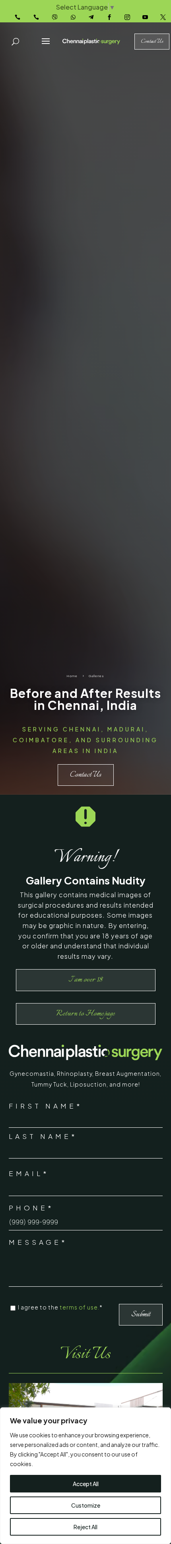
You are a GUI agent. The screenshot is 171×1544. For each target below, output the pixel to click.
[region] (85, 1475)
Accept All (86, 1483)
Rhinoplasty (74, 1073)
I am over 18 (85, 980)
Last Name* (43, 1136)
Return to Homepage (85, 1013)
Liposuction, (89, 1084)
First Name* (45, 1105)
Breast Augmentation (127, 1073)
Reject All (85, 1526)
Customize (85, 1505)
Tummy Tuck (49, 1084)
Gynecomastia (32, 1073)
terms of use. (79, 1307)
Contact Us (85, 775)
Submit (140, 1314)
